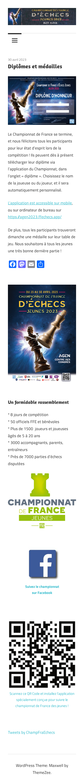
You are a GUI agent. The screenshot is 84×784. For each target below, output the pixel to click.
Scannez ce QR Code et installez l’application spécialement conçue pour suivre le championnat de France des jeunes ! (42, 700)
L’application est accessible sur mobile (40, 203)
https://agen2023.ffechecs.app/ (35, 217)
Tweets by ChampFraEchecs (31, 732)
